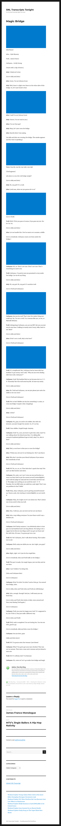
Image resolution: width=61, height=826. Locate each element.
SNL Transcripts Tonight (20, 9)
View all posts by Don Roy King (19, 675)
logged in (17, 699)
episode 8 (12, 683)
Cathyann (39, 682)
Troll (9, 685)
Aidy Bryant (34, 682)
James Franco (19, 683)
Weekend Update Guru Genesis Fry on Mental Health (24, 808)
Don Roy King (11, 682)
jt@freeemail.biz (20, 740)
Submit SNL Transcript (13, 783)
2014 (28, 682)
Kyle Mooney (29, 683)
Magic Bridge (36, 683)
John (24, 683)
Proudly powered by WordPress (28, 821)
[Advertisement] (26, 37)
